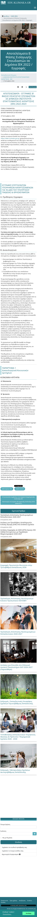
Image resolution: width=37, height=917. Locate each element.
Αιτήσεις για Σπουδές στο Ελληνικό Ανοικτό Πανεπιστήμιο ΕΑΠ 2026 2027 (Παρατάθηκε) (16, 667)
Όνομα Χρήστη (5, 824)
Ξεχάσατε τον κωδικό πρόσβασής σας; (14, 847)
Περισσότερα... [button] (7, 914)
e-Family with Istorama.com (19, 905)
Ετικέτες (29, 900)
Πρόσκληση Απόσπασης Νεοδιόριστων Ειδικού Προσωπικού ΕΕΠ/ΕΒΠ (16, 599)
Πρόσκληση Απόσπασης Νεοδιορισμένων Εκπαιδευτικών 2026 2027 (16, 516)
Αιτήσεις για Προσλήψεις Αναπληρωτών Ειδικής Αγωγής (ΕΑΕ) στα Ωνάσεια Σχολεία (17, 523)
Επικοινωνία (4, 900)
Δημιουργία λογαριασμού (10, 854)
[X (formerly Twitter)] (26, 86)
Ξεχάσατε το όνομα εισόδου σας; (12, 851)
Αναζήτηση (22, 900)
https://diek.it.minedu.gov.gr (10, 138)
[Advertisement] (18, 796)
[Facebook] (18, 86)
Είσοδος (3, 902)
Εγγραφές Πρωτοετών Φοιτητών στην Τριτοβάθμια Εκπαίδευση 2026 (16, 566)
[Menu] (35, 7)
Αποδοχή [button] (28, 913)
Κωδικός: (3, 831)
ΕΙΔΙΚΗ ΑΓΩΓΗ (20, 489)
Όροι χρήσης (13, 900)
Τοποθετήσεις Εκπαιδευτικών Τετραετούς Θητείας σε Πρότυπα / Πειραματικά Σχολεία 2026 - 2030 (17, 736)
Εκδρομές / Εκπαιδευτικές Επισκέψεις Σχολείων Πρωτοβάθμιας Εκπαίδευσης (16, 702)
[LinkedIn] (22, 86)
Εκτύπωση (32, 87)
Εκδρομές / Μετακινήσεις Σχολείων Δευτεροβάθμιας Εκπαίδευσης (15, 771)
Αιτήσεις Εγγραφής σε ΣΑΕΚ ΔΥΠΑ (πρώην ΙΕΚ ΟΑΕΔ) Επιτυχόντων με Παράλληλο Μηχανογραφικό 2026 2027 (18, 532)
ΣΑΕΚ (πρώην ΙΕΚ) (7, 489)
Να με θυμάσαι (7, 838)
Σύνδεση (18, 842)
